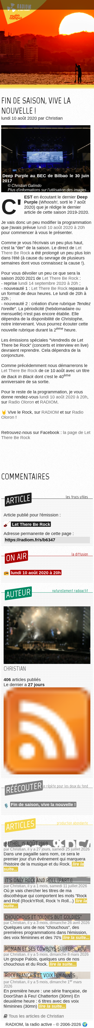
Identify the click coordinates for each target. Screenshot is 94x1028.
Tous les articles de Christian (36, 1016)
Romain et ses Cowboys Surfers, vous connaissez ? (47, 948)
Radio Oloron (21, 402)
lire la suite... (76, 937)
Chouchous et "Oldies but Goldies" (43, 917)
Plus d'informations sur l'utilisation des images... (48, 190)
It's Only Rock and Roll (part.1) (38, 880)
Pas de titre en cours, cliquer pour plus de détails (44, 6)
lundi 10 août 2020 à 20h (61, 227)
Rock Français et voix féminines (40, 975)
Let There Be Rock (60, 278)
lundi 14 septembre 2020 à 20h (48, 283)
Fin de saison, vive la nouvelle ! (43, 804)
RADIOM (48, 402)
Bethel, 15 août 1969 (26, 843)
